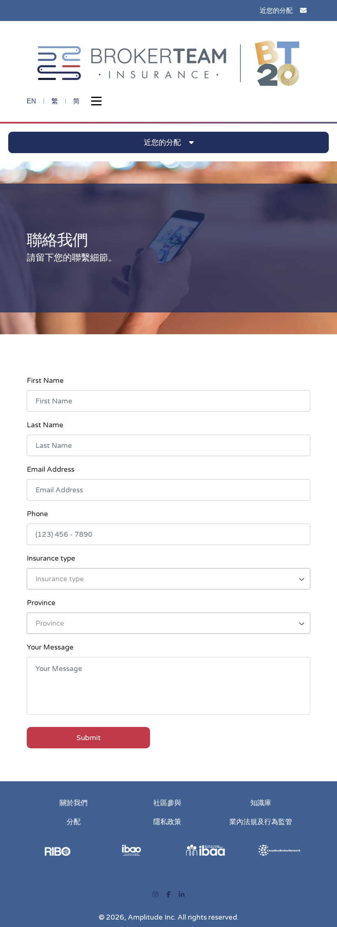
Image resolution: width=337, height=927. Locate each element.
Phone (37, 513)
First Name (45, 380)
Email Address (50, 469)
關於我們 (74, 803)
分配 (74, 822)
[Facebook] (168, 895)
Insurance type (51, 558)
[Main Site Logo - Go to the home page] (168, 62)
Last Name (45, 424)
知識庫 (260, 803)
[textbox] (168, 579)
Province (41, 603)
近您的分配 (276, 10)
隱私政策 (167, 822)
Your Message (50, 647)
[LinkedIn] (182, 895)
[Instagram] (155, 895)
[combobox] (168, 578)
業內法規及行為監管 (260, 822)
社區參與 (167, 803)
